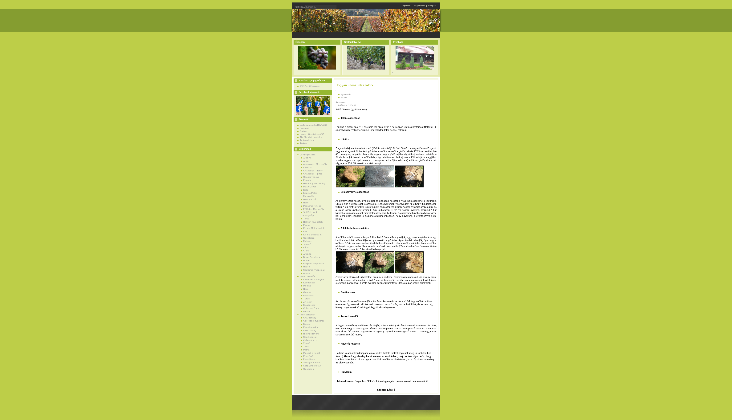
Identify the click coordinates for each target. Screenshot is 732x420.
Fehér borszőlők (307, 315)
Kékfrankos (309, 283)
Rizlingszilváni (311, 334)
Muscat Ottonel (311, 353)
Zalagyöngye (310, 340)
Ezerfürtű (308, 356)
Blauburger (309, 305)
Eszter (306, 225)
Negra (306, 267)
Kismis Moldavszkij (313, 228)
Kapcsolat (406, 6)
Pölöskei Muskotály (313, 209)
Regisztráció (419, 6)
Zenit (306, 346)
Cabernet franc (311, 308)
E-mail (344, 97)
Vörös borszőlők (307, 276)
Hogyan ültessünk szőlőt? (312, 134)
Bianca (307, 324)
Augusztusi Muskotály (315, 164)
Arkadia (307, 254)
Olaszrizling (309, 330)
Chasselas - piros (313, 174)
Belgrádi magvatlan (313, 263)
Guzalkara (309, 238)
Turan (306, 299)
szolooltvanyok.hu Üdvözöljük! (314, 125)
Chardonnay (309, 318)
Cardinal (307, 167)
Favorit (307, 180)
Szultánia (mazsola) (314, 270)
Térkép (303, 143)
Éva (305, 231)
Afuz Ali (307, 158)
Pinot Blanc (309, 359)
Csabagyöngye (311, 177)
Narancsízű (309, 199)
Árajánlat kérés (307, 140)
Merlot (306, 311)
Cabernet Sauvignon (314, 279)
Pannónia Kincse (312, 206)
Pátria (306, 350)
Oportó (307, 292)
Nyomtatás (346, 94)
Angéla (307, 273)
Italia (305, 190)
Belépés (432, 6)
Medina (307, 286)
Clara (306, 251)
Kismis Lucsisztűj (312, 235)
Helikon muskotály (313, 222)
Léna (306, 247)
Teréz (306, 219)
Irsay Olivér (309, 187)
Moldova (307, 241)
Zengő (306, 343)
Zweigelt (307, 302)
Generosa (308, 369)
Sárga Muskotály (312, 366)
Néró (306, 203)
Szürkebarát (310, 337)
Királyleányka (310, 327)
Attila (306, 161)
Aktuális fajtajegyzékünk (311, 137)
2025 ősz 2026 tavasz (310, 86)
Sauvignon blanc (312, 362)
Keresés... (300, 7)
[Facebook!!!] (312, 114)
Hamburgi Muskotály (314, 183)
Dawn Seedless (311, 257)
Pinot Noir (308, 295)
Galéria (303, 131)
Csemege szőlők (307, 155)
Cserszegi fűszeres (314, 321)
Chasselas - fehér (313, 171)
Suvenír (307, 244)
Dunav (306, 260)
